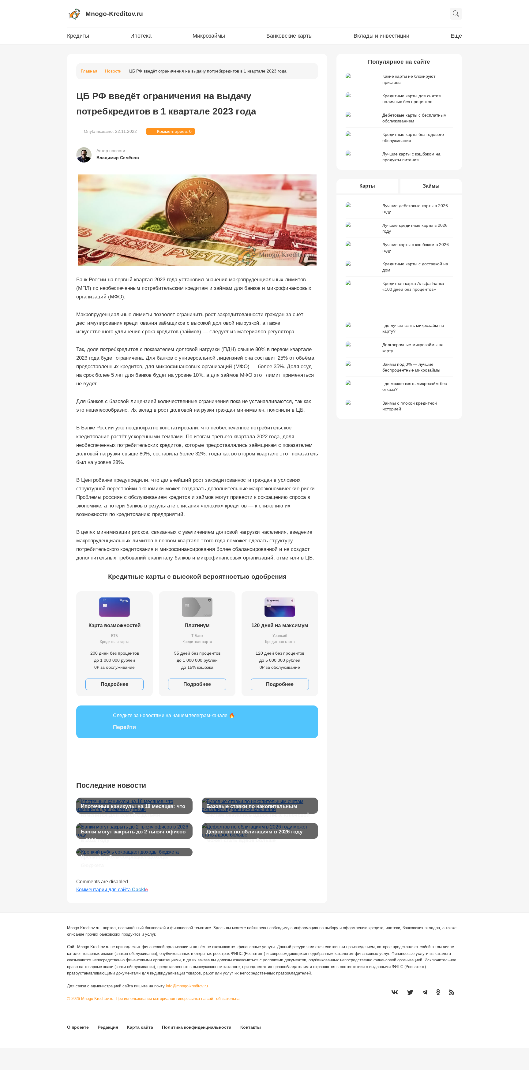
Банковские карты (289, 36)
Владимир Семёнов (117, 157)
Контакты (250, 1027)
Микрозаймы (209, 36)
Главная (89, 71)
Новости (113, 71)
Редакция (108, 1027)
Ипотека (141, 36)
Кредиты (78, 36)
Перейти (124, 727)
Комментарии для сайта (112, 889)
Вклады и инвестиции (381, 36)
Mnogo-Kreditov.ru (114, 13)
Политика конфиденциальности (196, 1027)
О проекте (78, 1027)
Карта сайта (140, 1027)
